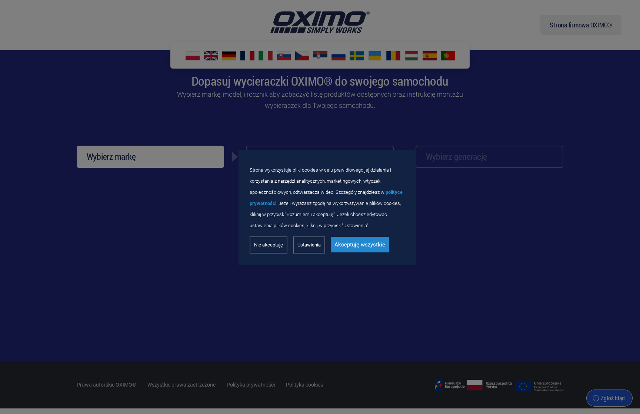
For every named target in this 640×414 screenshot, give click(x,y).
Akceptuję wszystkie (359, 244)
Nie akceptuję (268, 245)
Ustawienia (309, 245)
